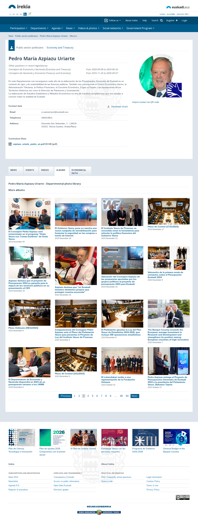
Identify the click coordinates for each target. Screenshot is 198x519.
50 (127, 396)
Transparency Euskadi (64, 477)
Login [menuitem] (184, 20)
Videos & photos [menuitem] (88, 28)
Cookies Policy (153, 481)
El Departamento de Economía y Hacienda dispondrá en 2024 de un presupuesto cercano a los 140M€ (27, 382)
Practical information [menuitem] (112, 473)
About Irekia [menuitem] (131, 20)
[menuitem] (156, 20)
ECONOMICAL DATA (79, 172)
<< (10, 14)
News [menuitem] (69, 28)
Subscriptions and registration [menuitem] (24, 473)
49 (121, 396)
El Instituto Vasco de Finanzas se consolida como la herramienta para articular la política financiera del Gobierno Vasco (120, 232)
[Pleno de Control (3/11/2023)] (76, 359)
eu (17, 14)
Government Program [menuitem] (140, 28)
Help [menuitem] (144, 20)
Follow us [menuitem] (114, 20)
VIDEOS (45, 170)
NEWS (13, 170)
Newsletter (13, 481)
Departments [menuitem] (39, 28)
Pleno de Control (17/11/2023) (163, 226)
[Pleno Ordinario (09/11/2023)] (29, 313)
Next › (135, 396)
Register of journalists (18, 490)
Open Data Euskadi (62, 485)
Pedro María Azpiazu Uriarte (54, 36)
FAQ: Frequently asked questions (116, 477)
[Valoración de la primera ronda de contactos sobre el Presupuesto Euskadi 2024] (168, 258)
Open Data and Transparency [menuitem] (68, 473)
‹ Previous (65, 396)
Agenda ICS (14, 485)
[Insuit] (25, 14)
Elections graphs (61, 490)
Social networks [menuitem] (112, 28)
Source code (107, 481)
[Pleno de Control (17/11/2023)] (168, 211)
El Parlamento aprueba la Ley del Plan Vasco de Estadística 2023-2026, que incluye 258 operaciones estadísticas (121, 332)
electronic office (183, 14)
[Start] (19, 6)
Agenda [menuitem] (56, 28)
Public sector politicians (26, 36)
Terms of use (152, 485)
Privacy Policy (152, 490)
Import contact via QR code (145, 102)
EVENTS (30, 170)
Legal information (154, 477)
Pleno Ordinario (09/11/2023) (23, 328)
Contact (162, 14)
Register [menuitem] (170, 20)
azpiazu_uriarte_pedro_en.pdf (29, 144)
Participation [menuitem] (18, 28)
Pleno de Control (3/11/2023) (70, 373)
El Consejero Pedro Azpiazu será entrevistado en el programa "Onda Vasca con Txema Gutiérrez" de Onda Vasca (28, 235)
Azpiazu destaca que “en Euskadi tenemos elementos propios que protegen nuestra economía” (72, 289)
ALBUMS (60, 170)
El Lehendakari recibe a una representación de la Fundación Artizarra (118, 379)
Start (11, 36)
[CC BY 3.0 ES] (182, 497)
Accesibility (171, 14)
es (14, 14)
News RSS (13, 477)
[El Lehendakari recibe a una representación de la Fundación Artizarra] (122, 361)
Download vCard (119, 106)
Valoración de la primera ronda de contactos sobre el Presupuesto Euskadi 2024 (165, 274)
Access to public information (66, 481)
